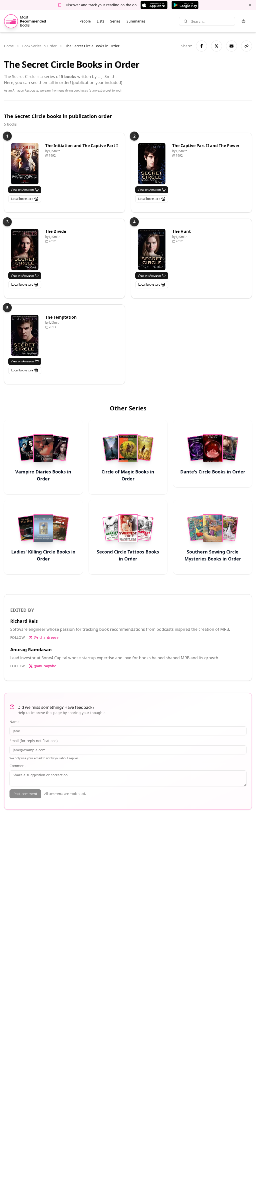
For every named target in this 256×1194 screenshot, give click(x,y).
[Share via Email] (231, 46)
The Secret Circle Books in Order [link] (92, 46)
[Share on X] (216, 46)
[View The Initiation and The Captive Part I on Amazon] (24, 163)
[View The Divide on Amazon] (24, 249)
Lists (100, 21)
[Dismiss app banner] (250, 5)
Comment (18, 765)
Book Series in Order (39, 46)
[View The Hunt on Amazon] (152, 249)
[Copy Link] (246, 46)
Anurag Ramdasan (31, 650)
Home (9, 46)
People (85, 21)
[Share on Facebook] (201, 46)
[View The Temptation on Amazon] (24, 335)
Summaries (136, 21)
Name (15, 721)
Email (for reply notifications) (34, 740)
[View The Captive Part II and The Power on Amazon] (152, 163)
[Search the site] (185, 21)
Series (115, 21)
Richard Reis (24, 621)
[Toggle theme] (243, 21)
